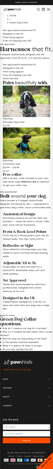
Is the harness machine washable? (20, 342)
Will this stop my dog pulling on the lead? (24, 338)
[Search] (38, 9)
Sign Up (26, 440)
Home (13, 15)
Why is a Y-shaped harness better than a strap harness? (26, 333)
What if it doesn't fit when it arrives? (22, 345)
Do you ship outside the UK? (17, 349)
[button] (44, 460)
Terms (19, 456)
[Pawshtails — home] (12, 9)
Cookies (27, 456)
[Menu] (48, 9)
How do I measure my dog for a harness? (24, 328)
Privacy (11, 456)
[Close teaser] (37, 466)
